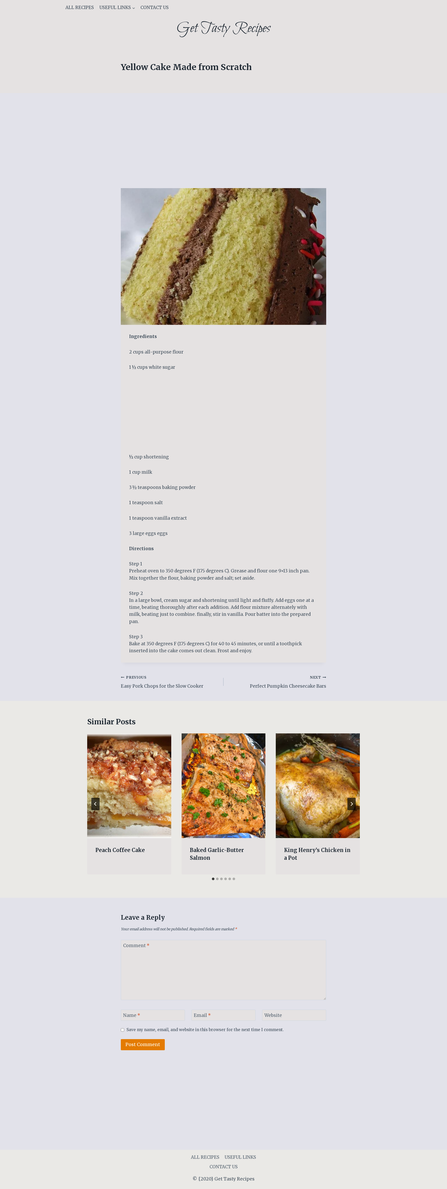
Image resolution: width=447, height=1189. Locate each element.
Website (273, 1015)
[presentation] (129, 785)
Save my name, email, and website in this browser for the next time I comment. (205, 1029)
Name (131, 1015)
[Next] (351, 804)
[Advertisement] (223, 150)
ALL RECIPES (79, 7)
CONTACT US (154, 7)
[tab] (213, 879)
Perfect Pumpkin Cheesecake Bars (288, 682)
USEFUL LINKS (240, 1157)
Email (202, 1015)
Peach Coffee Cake (120, 850)
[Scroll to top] (434, 1181)
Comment (136, 945)
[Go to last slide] (95, 804)
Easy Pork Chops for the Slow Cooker (162, 682)
